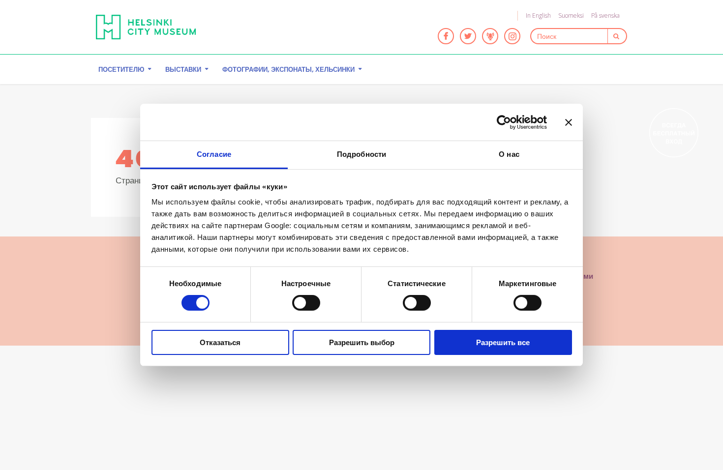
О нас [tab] (509, 154)
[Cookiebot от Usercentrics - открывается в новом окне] (504, 122)
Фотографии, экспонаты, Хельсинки (288, 69)
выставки (183, 69)
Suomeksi (571, 15)
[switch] (306, 303)
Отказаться (220, 342)
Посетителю (121, 69)
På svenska (605, 15)
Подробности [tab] (361, 154)
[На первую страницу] (146, 27)
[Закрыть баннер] (568, 121)
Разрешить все (503, 342)
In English (538, 15)
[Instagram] (512, 36)
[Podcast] (490, 36)
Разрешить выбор (361, 342)
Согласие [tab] (214, 154)
